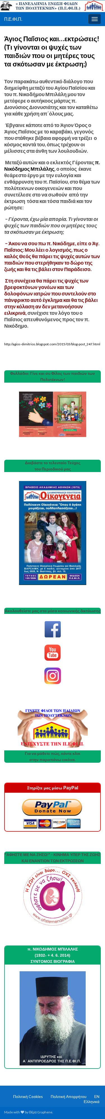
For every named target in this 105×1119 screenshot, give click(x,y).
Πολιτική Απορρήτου (69, 1096)
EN (96, 1096)
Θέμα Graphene (40, 1112)
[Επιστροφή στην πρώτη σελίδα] (52, 6)
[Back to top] (92, 1106)
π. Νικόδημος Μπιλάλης (52, 165)
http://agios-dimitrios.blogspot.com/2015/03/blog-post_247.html (52, 344)
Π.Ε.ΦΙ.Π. (13, 19)
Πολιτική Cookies (28, 1096)
